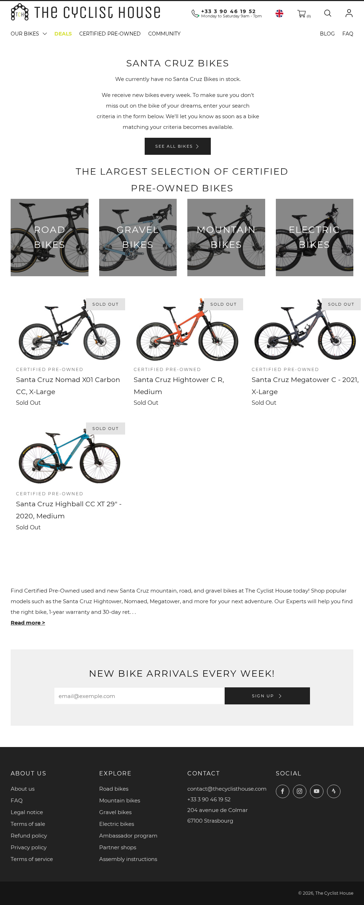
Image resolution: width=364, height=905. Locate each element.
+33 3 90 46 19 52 (228, 11)
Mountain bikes (119, 800)
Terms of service (32, 859)
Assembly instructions (128, 859)
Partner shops (117, 847)
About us (22, 788)
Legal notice (27, 812)
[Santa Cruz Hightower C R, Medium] (187, 329)
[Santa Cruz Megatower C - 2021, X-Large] (305, 329)
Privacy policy (29, 847)
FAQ (347, 34)
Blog (327, 34)
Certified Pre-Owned (110, 34)
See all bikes (174, 146)
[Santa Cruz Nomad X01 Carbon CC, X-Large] (69, 329)
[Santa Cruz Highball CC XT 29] (69, 454)
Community (164, 34)
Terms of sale (28, 824)
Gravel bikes (115, 812)
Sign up (264, 695)
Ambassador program (128, 835)
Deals (63, 34)
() (308, 16)
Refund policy (29, 835)
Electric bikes (116, 824)
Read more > (28, 622)
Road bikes (113, 788)
